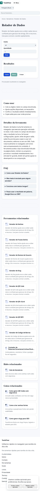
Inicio (3, 19)
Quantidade (7, 48)
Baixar (14, 74)
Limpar (22, 74)
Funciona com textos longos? (17, 186)
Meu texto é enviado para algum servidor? (18, 179)
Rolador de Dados (20, 19)
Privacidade (6, 472)
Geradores (10, 19)
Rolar (6, 55)
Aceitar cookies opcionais (15, 486)
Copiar (7, 74)
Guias (4, 466)
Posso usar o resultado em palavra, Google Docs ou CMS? (18, 193)
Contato (5, 460)
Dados (6, 42)
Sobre (4, 457)
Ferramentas (6, 463)
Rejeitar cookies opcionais (30, 486)
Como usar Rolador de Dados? (17, 173)
